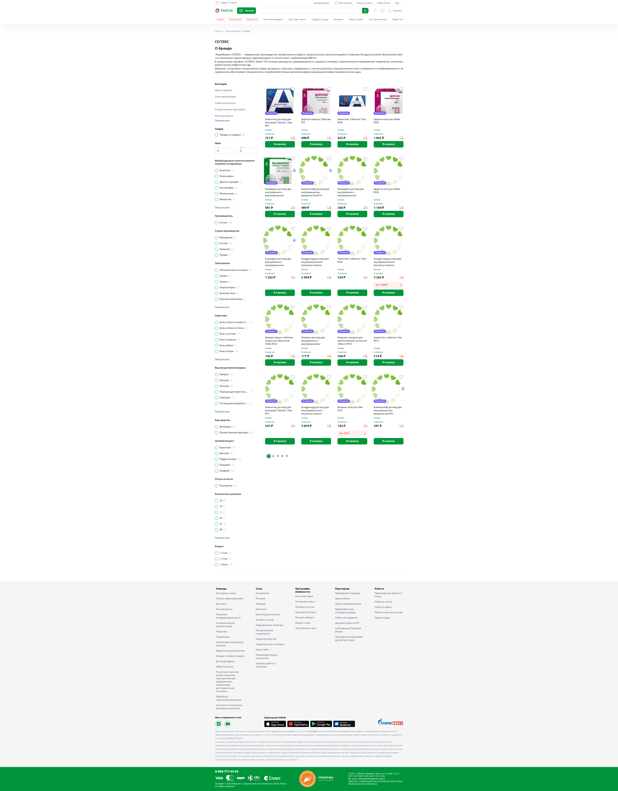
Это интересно (224, 609)
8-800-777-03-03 (227, 771)
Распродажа (235, 19)
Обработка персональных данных (228, 698)
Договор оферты (225, 661)
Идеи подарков (223, 90)
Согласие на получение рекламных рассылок (229, 707)
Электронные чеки (305, 628)
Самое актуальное (225, 103)
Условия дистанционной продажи (229, 644)
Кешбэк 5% (252, 19)
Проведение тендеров (347, 593)
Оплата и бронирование (229, 598)
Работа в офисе (383, 607)
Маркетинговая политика (230, 651)
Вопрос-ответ (303, 623)
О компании (262, 593)
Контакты (261, 609)
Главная (219, 31)
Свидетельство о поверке (270, 644)
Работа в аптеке (384, 602)
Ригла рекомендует (273, 19)
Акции (220, 19)
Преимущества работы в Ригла (388, 595)
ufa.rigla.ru (313, 731)
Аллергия (338, 19)
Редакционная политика (269, 625)
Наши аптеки (383, 3)
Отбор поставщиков (346, 618)
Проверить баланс (305, 612)
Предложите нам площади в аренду (345, 611)
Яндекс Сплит (399, 19)
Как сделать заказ (226, 593)
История (260, 598)
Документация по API (347, 623)
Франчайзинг (342, 598)
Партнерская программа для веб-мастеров (349, 639)
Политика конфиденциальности (228, 616)
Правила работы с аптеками (266, 665)
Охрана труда (382, 618)
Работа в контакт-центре (389, 612)
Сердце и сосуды (320, 19)
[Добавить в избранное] (293, 89)
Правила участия (304, 607)
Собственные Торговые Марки (348, 630)
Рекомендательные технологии (267, 657)
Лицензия (221, 631)
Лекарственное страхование (264, 632)
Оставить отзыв (264, 620)
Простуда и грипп (297, 19)
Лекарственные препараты (230, 109)
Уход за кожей (356, 19)
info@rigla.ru (371, 784)
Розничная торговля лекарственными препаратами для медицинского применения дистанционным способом (227, 682)
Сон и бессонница (378, 19)
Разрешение (223, 637)
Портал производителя (348, 604)
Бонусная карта (365, 3)
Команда (261, 604)
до (241, 147)
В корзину (280, 144)
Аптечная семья (304, 596)
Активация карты (305, 601)
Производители (233, 31)
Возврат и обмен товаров (230, 656)
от (218, 147)
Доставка (221, 604)
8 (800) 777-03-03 (235, 739)
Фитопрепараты (224, 116)
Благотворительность (268, 614)
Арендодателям (321, 3)
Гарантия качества (266, 639)
